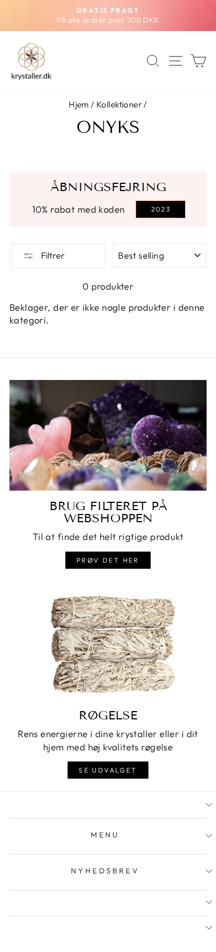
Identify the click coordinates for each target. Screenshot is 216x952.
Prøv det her (108, 560)
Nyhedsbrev (105, 870)
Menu (105, 834)
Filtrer (52, 255)
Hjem (79, 104)
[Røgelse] (108, 644)
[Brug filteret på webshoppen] (108, 435)
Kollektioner (119, 104)
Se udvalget (108, 770)
